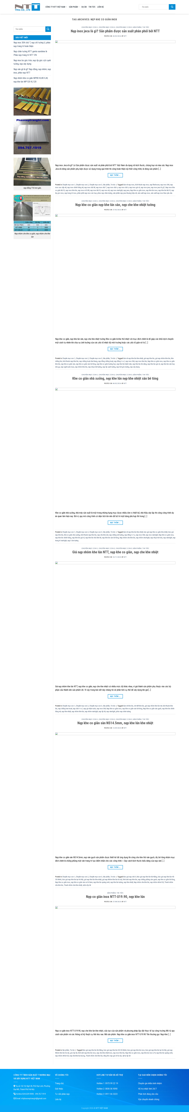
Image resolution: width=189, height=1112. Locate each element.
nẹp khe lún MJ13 (164, 190)
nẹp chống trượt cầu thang (88, 361)
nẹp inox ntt (105, 190)
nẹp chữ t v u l (78, 709)
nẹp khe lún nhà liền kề (93, 538)
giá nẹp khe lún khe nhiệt (92, 879)
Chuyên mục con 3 (124, 27)
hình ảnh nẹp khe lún (130, 879)
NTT (125, 36)
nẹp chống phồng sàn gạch (147, 879)
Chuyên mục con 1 (89, 27)
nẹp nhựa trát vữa (156, 538)
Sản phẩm (73, 7)
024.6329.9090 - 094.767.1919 (34, 1094)
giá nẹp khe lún (149, 358)
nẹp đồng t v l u (129, 535)
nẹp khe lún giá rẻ (153, 364)
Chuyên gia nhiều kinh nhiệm (150, 1083)
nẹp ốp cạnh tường (109, 367)
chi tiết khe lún (139, 706)
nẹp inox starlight (116, 190)
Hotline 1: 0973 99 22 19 (107, 1083)
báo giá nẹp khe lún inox (136, 1050)
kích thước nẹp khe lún (70, 361)
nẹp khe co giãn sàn (68, 364)
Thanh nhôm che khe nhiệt (73, 885)
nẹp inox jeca (145, 187)
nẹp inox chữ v (123, 187)
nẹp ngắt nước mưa (67, 367)
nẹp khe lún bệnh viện (124, 364)
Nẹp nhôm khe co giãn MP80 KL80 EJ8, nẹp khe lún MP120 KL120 (31, 80)
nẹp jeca (126, 190)
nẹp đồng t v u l (119, 361)
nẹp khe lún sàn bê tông (110, 538)
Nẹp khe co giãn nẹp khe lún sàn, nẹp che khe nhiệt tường (115, 205)
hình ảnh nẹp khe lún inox (87, 1053)
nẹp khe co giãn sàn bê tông (86, 364)
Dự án (84, 7)
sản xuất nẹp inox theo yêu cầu (161, 193)
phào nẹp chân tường (104, 193)
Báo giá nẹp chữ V (129, 877)
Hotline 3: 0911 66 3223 (107, 1094)
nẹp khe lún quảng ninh (101, 882)
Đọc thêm (115, 175)
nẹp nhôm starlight (91, 711)
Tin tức (92, 7)
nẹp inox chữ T (101, 187)
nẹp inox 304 (164, 185)
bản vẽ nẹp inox (128, 185)
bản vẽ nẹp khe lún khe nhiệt (133, 358)
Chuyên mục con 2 (107, 27)
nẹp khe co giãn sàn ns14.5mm (82, 882)
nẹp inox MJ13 (95, 190)
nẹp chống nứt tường (116, 535)
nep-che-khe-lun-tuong (77, 1056)
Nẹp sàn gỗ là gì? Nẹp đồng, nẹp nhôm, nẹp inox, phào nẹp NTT (32, 71)
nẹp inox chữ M (89, 187)
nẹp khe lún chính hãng (63, 538)
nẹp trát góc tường (122, 367)
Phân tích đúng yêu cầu (148, 1094)
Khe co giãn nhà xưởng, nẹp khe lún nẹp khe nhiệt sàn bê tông (115, 378)
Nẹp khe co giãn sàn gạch (152, 709)
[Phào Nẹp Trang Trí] (27, 7)
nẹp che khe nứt (102, 535)
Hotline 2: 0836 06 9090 (107, 1088)
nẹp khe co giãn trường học (106, 364)
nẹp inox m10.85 (83, 190)
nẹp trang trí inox (70, 193)
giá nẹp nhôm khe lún (162, 358)
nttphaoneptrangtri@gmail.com (33, 1098)
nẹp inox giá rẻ (134, 187)
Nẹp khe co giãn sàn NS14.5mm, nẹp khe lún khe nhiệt (115, 723)
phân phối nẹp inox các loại (87, 193)
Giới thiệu (59, 1088)
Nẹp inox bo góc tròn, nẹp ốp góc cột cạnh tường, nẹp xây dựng (32, 62)
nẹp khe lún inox (151, 190)
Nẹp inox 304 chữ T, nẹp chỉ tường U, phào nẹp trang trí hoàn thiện (32, 44)
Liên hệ (100, 7)
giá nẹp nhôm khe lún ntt (153, 706)
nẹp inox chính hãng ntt (75, 187)
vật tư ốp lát (87, 885)
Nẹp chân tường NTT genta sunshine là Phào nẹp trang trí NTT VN (30, 53)
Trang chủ (59, 1083)
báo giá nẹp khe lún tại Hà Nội (72, 879)
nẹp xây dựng (135, 367)
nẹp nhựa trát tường (95, 367)
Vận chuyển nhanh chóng (148, 1099)
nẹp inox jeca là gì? (158, 187)
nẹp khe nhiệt (66, 711)
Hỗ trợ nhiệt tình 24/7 (147, 1088)
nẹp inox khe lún (71, 190)
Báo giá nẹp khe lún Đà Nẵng (147, 877)
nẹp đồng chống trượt (105, 361)
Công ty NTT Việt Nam (55, 7)
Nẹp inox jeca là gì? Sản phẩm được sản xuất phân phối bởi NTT (115, 31)
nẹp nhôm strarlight (143, 538)
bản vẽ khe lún (128, 706)
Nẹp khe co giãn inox (137, 190)
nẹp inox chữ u (112, 187)
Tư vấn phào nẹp (62, 1094)
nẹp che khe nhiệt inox (104, 1053)
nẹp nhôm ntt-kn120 (157, 882)
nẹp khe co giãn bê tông (166, 879)
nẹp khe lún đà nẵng (140, 364)
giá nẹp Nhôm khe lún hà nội (112, 879)
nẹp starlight (167, 538)
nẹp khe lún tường (116, 882)
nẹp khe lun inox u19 (148, 1053)
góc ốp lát (73, 1053)
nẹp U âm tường (73, 541)
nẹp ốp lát (102, 711)
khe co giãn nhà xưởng (72, 535)
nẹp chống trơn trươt (65, 709)
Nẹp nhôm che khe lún (127, 538)
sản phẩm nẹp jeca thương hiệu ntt (125, 193)
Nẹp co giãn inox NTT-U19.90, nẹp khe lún (115, 897)
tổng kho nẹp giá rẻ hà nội (112, 1056)
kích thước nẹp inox (142, 185)
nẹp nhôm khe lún (81, 367)
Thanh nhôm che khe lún (94, 1056)
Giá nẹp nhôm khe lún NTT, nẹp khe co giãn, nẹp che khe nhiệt (115, 552)
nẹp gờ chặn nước (89, 709)
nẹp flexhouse (155, 185)
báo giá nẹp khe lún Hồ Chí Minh (115, 1050)
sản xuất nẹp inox (144, 193)
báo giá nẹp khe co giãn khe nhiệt (155, 532)
